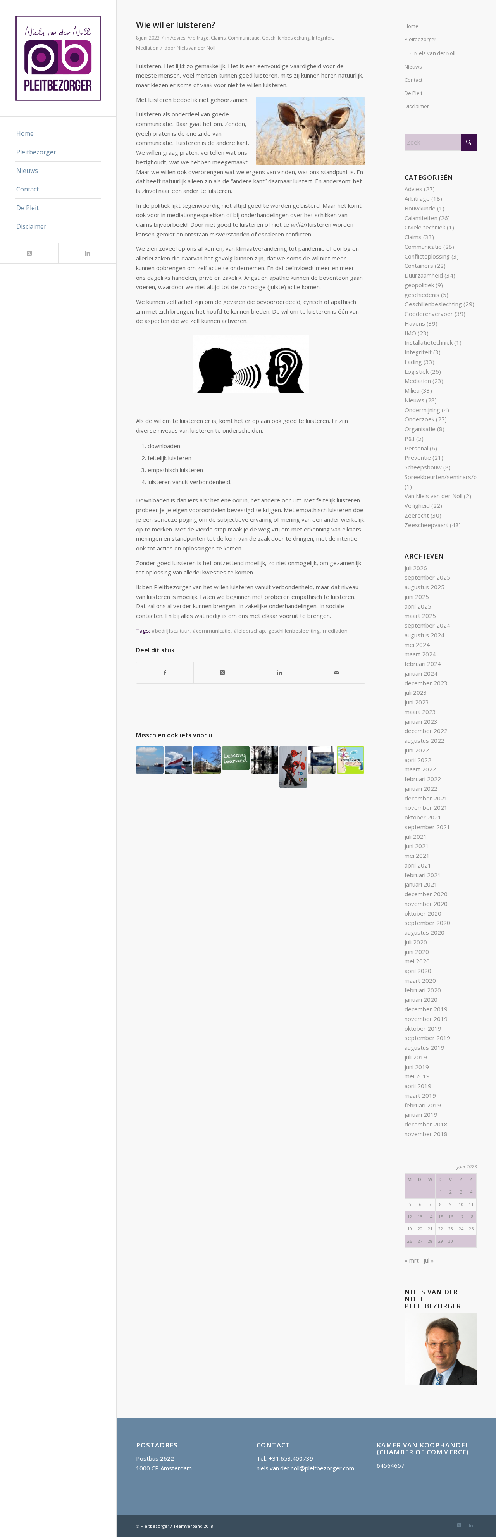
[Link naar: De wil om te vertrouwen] (350, 760)
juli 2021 (416, 836)
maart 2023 (420, 712)
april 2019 (418, 1086)
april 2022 (418, 760)
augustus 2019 (424, 1047)
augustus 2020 (424, 932)
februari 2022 (423, 779)
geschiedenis (422, 294)
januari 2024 (421, 673)
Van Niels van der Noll (433, 496)
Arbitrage (198, 38)
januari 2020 (421, 999)
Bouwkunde (420, 208)
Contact (413, 79)
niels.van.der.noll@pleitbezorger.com (305, 1468)
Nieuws (413, 66)
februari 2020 (423, 990)
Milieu (412, 390)
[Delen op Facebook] (164, 672)
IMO (410, 333)
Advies (177, 38)
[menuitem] (58, 133)
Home (411, 25)
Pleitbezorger (420, 39)
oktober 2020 (423, 913)
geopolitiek (419, 285)
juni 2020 (417, 952)
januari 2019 (421, 1114)
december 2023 (426, 683)
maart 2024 (420, 654)
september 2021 (427, 827)
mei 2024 (417, 645)
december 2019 (426, 1009)
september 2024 (427, 625)
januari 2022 (421, 788)
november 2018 (426, 1134)
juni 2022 (417, 750)
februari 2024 (423, 664)
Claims (218, 38)
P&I (410, 438)
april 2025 (418, 606)
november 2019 (426, 1019)
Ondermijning (422, 410)
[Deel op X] (222, 672)
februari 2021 (423, 875)
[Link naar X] (29, 253)
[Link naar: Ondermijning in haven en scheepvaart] (150, 760)
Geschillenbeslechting (286, 38)
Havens (415, 323)
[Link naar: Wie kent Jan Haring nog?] (178, 760)
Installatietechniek (429, 342)
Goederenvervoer (429, 313)
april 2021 (418, 865)
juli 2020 (416, 942)
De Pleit (413, 93)
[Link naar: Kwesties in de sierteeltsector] (293, 767)
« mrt (412, 1260)
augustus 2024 (424, 635)
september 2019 (427, 1038)
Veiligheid (417, 505)
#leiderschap (249, 630)
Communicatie (244, 38)
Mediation (147, 48)
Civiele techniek (425, 227)
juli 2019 (416, 1057)
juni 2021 (417, 846)
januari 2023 (421, 721)
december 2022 (426, 731)
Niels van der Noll (196, 48)
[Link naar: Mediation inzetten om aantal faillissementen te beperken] (264, 760)
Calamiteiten (421, 218)
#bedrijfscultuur (170, 630)
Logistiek (417, 371)
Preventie (418, 457)
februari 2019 (423, 1105)
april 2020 (418, 971)
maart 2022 (420, 769)
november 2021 (426, 807)
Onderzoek (419, 419)
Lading (413, 362)
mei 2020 (417, 961)
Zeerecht (417, 515)
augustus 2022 (424, 740)
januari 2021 (421, 884)
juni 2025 (417, 596)
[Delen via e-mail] (336, 672)
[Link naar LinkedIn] (87, 253)
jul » (429, 1260)
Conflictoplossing (427, 256)
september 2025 (427, 577)
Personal (416, 448)
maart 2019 (420, 1095)
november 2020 (426, 903)
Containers (419, 265)
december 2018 (426, 1124)
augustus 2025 (424, 587)
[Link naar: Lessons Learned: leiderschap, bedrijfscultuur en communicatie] (236, 758)
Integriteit (322, 38)
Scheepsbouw (423, 467)
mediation (335, 630)
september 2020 (427, 922)
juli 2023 (416, 692)
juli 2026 (416, 568)
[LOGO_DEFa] (58, 58)
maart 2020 (420, 980)
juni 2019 (417, 1067)
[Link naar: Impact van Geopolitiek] (322, 760)
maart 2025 (420, 615)
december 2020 (426, 894)
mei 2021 (417, 855)
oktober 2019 (423, 1028)
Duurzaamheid (424, 275)
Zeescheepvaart (426, 525)
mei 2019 (417, 1076)
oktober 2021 (423, 817)
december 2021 (426, 798)
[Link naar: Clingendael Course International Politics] (207, 760)
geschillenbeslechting (294, 630)
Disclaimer (417, 106)
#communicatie (212, 630)
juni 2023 (417, 702)
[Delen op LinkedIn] (279, 672)
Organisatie (420, 429)
